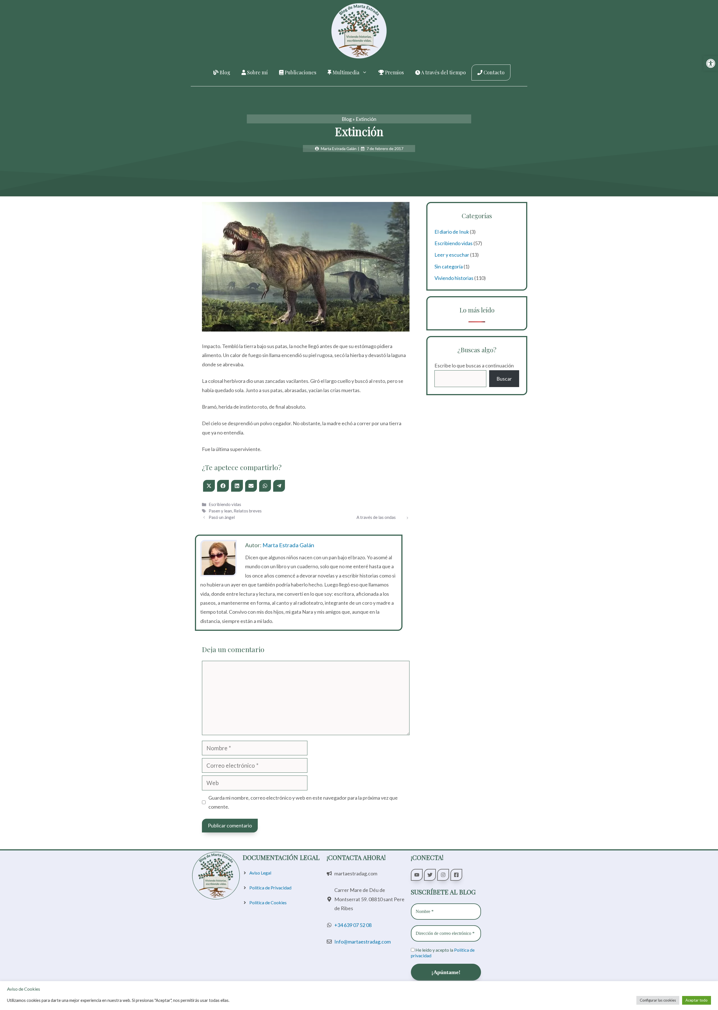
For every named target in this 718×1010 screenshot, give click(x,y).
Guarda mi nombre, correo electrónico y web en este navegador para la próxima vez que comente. (303, 802)
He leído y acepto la (443, 952)
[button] (710, 63)
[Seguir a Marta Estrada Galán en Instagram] (443, 875)
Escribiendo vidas (225, 504)
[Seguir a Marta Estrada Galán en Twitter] (430, 875)
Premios (394, 72)
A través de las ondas (376, 517)
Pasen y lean (220, 510)
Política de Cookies (268, 902)
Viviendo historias (453, 278)
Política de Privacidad (270, 887)
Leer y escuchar (451, 255)
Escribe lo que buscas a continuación (474, 365)
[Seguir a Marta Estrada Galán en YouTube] (417, 875)
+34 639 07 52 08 (353, 925)
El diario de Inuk (451, 232)
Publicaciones (300, 72)
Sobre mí (257, 72)
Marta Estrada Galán (288, 545)
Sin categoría (448, 266)
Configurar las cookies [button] (658, 1000)
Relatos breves (248, 510)
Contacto (493, 72)
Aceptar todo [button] (696, 1000)
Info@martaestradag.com (362, 941)
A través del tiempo (443, 72)
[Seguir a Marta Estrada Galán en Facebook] (456, 875)
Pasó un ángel (222, 517)
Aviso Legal (260, 872)
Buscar (504, 379)
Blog (224, 72)
